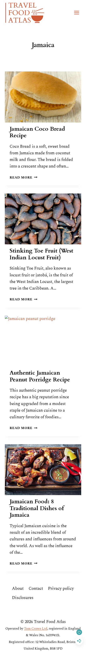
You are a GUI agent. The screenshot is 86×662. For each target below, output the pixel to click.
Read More (23, 177)
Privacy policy (61, 588)
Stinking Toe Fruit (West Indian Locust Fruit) (41, 254)
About (18, 588)
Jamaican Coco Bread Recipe (37, 132)
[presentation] (43, 96)
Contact (36, 588)
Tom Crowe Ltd (35, 628)
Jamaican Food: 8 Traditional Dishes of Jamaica (37, 508)
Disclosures (22, 598)
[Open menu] (76, 12)
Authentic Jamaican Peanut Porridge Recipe (40, 376)
